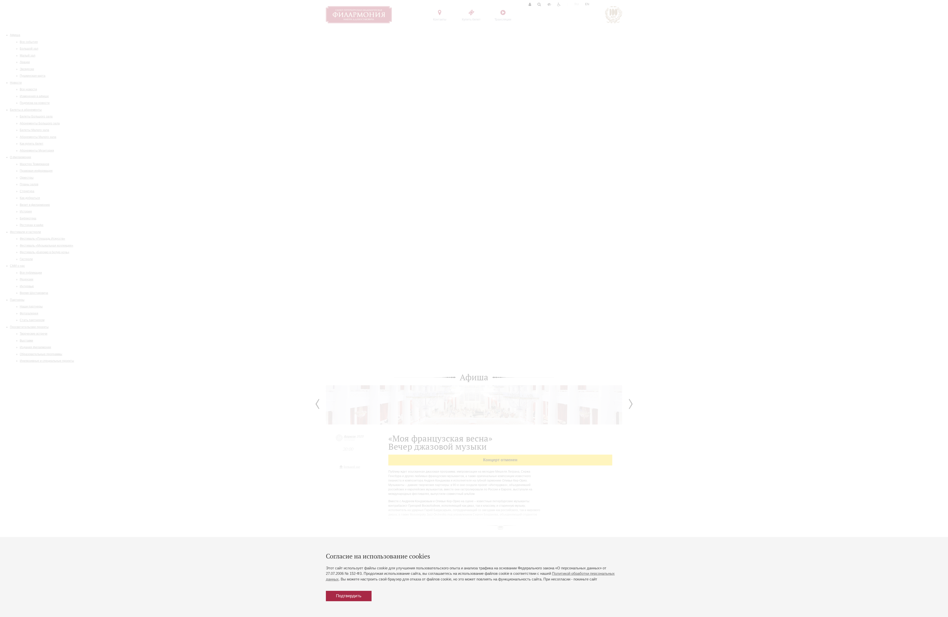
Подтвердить (348, 596)
